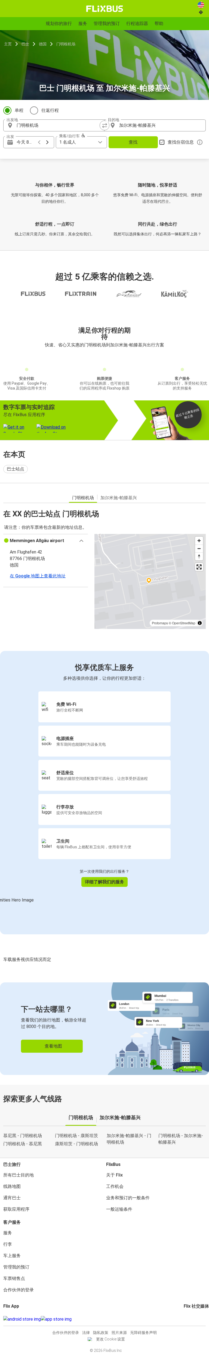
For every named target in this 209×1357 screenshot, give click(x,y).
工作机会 (115, 1186)
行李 (7, 1244)
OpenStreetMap (183, 623)
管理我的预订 (16, 1267)
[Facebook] (184, 1319)
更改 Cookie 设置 (110, 1339)
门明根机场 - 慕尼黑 (22, 1143)
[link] (104, 1028)
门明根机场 (65, 44)
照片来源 (119, 1332)
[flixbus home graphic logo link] (105, 9)
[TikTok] (192, 1319)
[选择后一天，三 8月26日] (47, 142)
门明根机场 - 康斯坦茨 (76, 1135)
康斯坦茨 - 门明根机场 (76, 1143)
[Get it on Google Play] (22, 1319)
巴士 (25, 44)
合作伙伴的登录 (18, 1289)
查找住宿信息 (181, 142)
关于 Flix (114, 1175)
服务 (7, 1232)
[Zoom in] (199, 541)
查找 (133, 142)
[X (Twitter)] (191, 1319)
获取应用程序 (16, 1209)
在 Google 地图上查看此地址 (38, 575)
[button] (45, 540)
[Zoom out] (199, 548)
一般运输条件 (119, 1209)
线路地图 (12, 1186)
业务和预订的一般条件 (128, 1197)
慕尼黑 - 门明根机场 (22, 1135)
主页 (8, 44)
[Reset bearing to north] (199, 556)
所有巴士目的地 (18, 1175)
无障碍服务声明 (143, 1332)
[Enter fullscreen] (199, 567)
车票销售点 (14, 1278)
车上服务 (12, 1255)
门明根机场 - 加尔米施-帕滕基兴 (180, 1139)
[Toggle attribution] (199, 623)
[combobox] (59, 125)
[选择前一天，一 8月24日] (39, 142)
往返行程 (50, 110)
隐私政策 (100, 1332)
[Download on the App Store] (56, 1319)
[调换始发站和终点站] (104, 125)
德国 (43, 44)
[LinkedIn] (189, 1319)
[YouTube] (188, 1319)
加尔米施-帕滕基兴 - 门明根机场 (129, 1139)
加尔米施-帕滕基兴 (118, 497)
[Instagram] (186, 1319)
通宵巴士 (12, 1197)
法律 (86, 1332)
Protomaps (160, 623)
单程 (19, 110)
